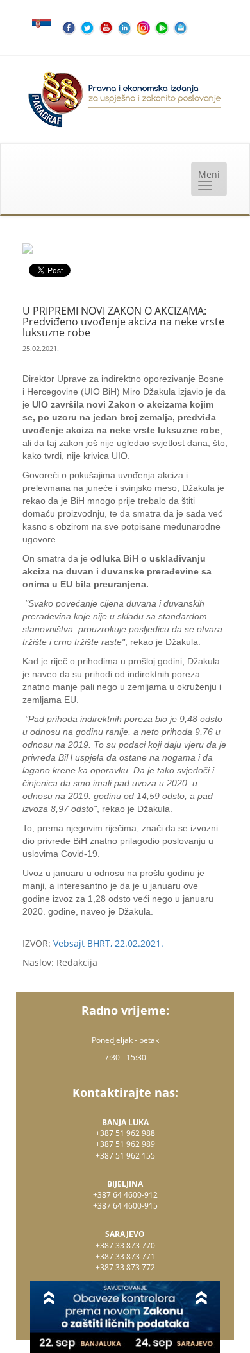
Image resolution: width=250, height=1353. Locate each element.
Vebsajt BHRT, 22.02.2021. (108, 943)
